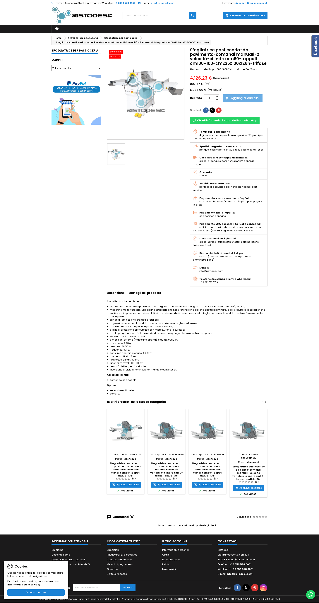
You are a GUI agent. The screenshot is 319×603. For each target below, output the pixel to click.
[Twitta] (212, 110)
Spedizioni (113, 550)
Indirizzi (166, 564)
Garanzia (112, 569)
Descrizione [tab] (116, 293)
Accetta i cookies (36, 592)
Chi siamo (58, 550)
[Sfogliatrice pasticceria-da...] (126, 431)
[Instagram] (263, 587)
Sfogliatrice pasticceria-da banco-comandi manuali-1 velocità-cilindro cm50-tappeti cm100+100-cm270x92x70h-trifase (207, 471)
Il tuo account (174, 541)
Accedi (239, 3)
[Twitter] (246, 587)
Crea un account (257, 3)
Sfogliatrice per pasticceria (75, 50)
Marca (240, 69)
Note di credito (171, 559)
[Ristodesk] (82, 15)
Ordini (165, 554)
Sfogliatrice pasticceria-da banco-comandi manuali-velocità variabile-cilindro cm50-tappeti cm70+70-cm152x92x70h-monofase (166, 471)
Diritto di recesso (117, 574)
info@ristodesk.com (162, 3)
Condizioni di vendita (119, 559)
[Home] (57, 29)
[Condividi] (206, 110)
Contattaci (227, 541)
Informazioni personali (175, 550)
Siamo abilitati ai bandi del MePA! (71, 564)
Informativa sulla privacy (23, 584)
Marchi (57, 60)
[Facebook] (237, 587)
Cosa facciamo (61, 554)
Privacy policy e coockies (122, 554)
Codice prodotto (201, 69)
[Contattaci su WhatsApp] (310, 594)
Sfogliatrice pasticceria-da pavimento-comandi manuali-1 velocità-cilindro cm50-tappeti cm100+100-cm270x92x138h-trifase (125, 471)
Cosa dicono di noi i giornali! (68, 559)
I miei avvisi (169, 569)
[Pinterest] (219, 110)
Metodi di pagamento (120, 564)
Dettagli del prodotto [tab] (145, 293)
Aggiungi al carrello (242, 98)
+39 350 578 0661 (124, 3)
